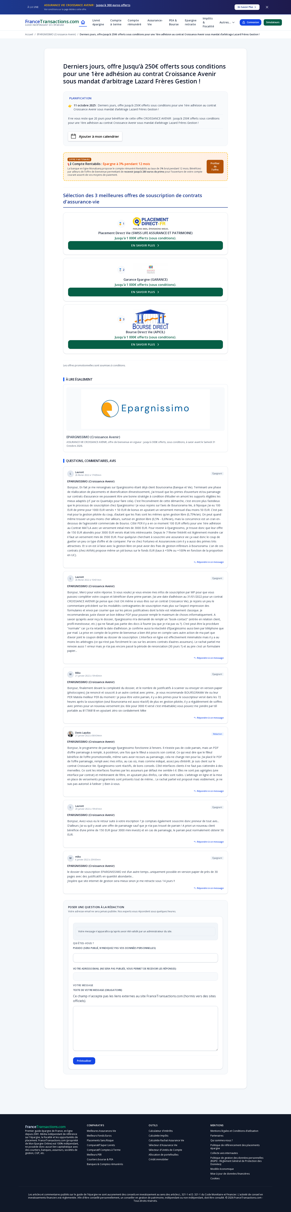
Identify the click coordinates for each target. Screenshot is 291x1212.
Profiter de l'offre (215, 166)
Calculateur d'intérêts (161, 1138)
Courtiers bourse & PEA (100, 1167)
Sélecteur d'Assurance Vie (163, 1153)
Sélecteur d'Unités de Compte (165, 1158)
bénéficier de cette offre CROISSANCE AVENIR (141, 118)
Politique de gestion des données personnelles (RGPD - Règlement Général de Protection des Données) (236, 1169)
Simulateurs (273, 22)
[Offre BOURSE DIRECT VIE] (150, 319)
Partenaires (216, 1143)
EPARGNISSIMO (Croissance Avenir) (93, 445)
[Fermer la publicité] (267, 7)
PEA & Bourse (174, 22)
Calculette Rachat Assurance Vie (166, 1148)
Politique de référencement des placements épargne (235, 1154)
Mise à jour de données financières (230, 1181)
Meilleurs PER (94, 1162)
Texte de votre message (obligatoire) (97, 998)
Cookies (215, 1186)
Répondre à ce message (210, 569)
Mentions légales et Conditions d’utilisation (234, 1138)
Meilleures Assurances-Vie (101, 1138)
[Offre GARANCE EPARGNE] (150, 270)
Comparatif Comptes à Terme (104, 1158)
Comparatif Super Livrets (101, 1153)
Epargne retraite (190, 22)
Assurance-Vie (155, 22)
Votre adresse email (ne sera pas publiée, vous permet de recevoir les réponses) (124, 976)
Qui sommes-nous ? (221, 1148)
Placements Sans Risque (100, 1148)
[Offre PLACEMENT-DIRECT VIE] (150, 223)
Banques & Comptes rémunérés (105, 1172)
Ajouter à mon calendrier (99, 136)
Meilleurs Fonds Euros (99, 1143)
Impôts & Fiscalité (208, 22)
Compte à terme (115, 22)
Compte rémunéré (134, 22)
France (52, 22)
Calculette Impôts (158, 1143)
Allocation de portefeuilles (163, 1162)
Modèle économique (222, 1177)
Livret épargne (98, 22)
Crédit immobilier (158, 1167)
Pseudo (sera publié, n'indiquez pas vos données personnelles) (114, 956)
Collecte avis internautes (224, 1161)
